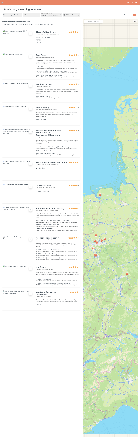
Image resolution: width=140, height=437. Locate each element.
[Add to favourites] (30, 33)
